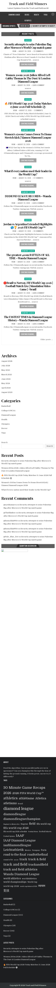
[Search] (53, 14)
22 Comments (38, 51)
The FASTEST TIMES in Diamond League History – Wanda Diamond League (28, 318)
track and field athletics (20, 869)
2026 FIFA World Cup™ (28, 793)
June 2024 (5, 379)
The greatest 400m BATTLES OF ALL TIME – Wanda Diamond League (28, 256)
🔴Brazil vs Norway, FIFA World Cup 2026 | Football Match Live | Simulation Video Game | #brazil (28, 286)
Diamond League (14, 14)
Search (4, 442)
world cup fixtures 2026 (28, 886)
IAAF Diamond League (19, 840)
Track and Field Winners (28, 3)
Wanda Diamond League (21, 874)
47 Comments (38, 178)
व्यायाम (41, 886)
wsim (14, 51)
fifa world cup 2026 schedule (15, 832)
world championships (14, 882)
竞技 (6, 890)
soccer (16, 860)
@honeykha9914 (11, 521)
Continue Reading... (28, 64)
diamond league (18, 808)
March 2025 (6, 375)
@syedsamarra (10, 505)
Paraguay (36, 850)
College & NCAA (8, 411)
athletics (10, 798)
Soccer (28, 40)
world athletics (12, 878)
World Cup (32, 882)
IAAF (20, 836)
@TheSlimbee (9, 513)
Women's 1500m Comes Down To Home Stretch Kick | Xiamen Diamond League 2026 (28, 137)
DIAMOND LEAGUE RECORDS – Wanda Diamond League (28, 197)
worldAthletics (29, 878)
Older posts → (46, 339)
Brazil (20, 804)
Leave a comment (38, 85)
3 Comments (38, 110)
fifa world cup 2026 (16, 828)
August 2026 (6, 361)
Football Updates (9, 836)
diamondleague (14, 814)
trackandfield (38, 864)
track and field (15, 864)
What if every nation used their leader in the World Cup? (28, 172)
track (23, 859)
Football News (33, 832)
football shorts (45, 832)
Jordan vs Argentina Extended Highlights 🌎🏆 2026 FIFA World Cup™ (28, 225)
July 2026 (5, 366)
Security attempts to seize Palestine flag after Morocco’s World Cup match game (28, 45)
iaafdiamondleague (17, 845)
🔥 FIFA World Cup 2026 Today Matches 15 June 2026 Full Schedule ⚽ (28, 105)
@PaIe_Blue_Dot (11, 537)
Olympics (27, 20)
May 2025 (5, 370)
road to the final (14, 854)
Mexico (28, 850)
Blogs (27, 14)
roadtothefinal (37, 854)
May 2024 (5, 383)
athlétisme (26, 798)
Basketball (5, 406)
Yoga (45, 14)
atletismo (10, 803)
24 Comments (38, 231)
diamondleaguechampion (21, 819)
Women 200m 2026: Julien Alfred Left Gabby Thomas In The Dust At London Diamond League (28, 78)
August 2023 (6, 392)
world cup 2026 (11, 886)
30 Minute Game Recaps (24, 788)
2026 (7, 793)
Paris (43, 850)
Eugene (24, 824)
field (32, 823)
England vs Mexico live (11, 824)
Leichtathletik (13, 849)
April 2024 (6, 388)
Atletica (40, 798)
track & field (37, 859)
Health (36, 14)
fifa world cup (44, 824)
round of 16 (8, 860)
